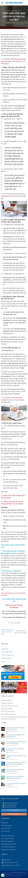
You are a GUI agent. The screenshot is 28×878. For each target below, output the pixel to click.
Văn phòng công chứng (7, 836)
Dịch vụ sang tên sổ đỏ (7, 838)
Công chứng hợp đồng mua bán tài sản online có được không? (16, 763)
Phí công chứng (14, 814)
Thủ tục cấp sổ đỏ (6, 652)
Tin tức (19, 10)
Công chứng (4, 648)
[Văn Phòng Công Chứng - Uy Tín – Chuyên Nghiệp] (14, 3)
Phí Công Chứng (5, 658)
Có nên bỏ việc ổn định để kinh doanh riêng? (15, 749)
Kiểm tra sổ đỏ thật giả (7, 841)
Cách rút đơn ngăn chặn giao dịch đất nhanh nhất (7, 632)
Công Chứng (15, 874)
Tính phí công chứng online (8, 847)
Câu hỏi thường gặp (12, 10)
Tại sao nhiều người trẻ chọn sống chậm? (16, 756)
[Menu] (2, 3)
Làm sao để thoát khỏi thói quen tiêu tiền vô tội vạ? (15, 728)
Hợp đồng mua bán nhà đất (8, 844)
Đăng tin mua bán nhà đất (8, 849)
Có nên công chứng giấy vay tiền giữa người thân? (15, 735)
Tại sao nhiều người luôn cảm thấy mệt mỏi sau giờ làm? (16, 742)
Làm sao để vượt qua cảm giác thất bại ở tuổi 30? (15, 770)
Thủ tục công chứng (7, 655)
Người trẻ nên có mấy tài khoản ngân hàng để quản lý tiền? (15, 777)
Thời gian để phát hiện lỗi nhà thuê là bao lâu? (16, 784)
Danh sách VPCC (5, 828)
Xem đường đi (14, 810)
